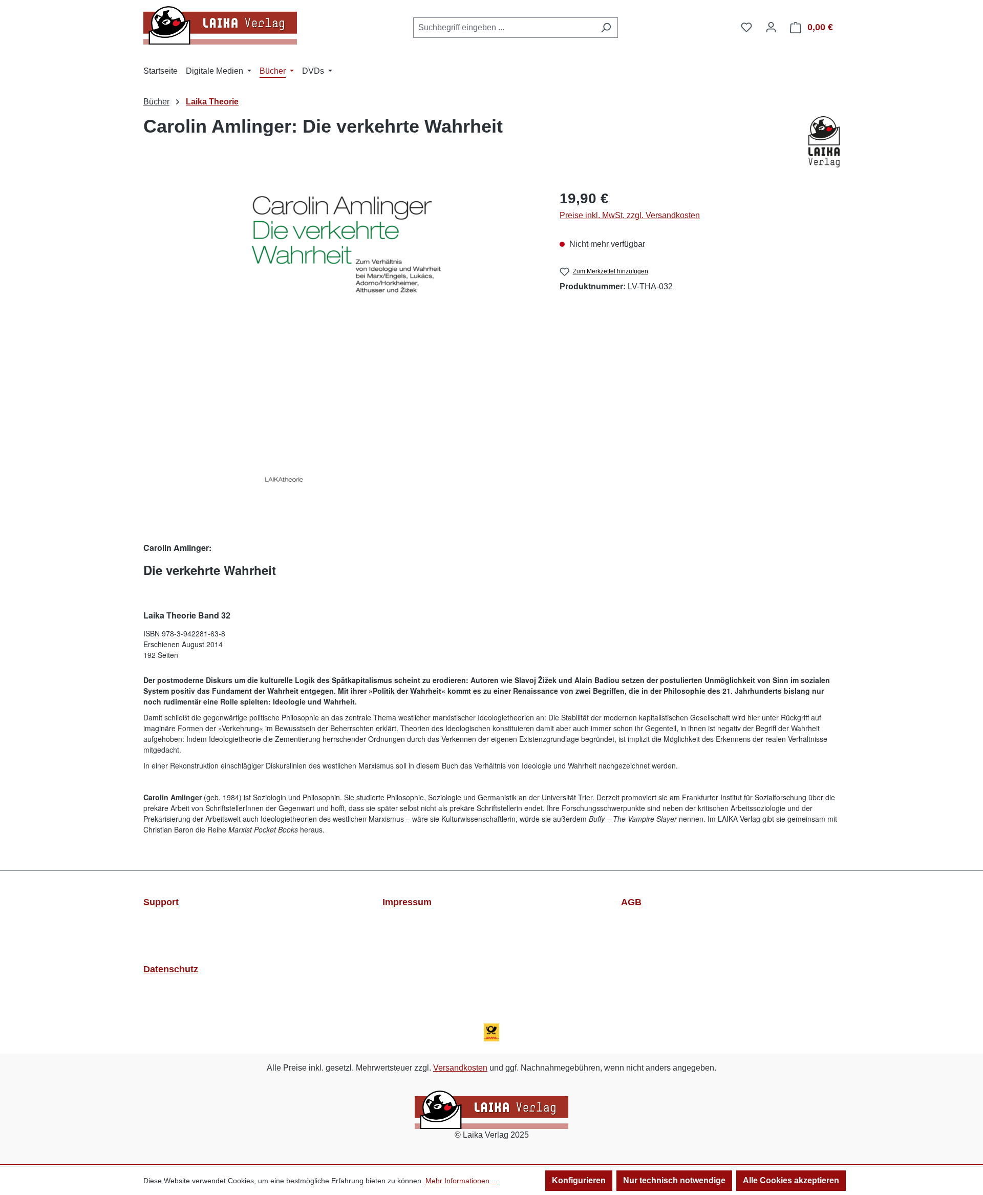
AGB (631, 902)
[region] (346, 341)
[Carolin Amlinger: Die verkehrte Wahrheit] (347, 341)
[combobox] (503, 27)
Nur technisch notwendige (674, 1180)
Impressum (407, 902)
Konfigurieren (579, 1180)
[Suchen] (606, 27)
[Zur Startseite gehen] (220, 25)
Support (161, 902)
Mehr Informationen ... (461, 1181)
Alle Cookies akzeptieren (791, 1180)
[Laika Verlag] (824, 141)
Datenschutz (170, 969)
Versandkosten (460, 1067)
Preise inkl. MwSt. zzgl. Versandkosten (630, 215)
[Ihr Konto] (771, 27)
